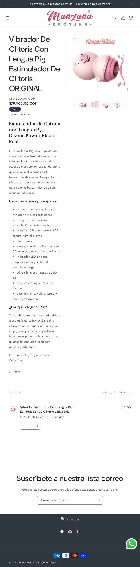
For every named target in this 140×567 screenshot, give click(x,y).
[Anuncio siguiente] (133, 4)
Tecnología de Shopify (45, 562)
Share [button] (16, 371)
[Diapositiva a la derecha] (127, 105)
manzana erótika (26, 562)
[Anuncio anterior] (7, 4)
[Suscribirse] (99, 500)
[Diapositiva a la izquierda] (74, 105)
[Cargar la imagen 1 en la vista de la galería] (83, 104)
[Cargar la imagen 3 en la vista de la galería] (105, 104)
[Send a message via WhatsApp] (131, 544)
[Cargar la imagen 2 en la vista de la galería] (94, 104)
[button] (8, 18)
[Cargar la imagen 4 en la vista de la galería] (117, 104)
